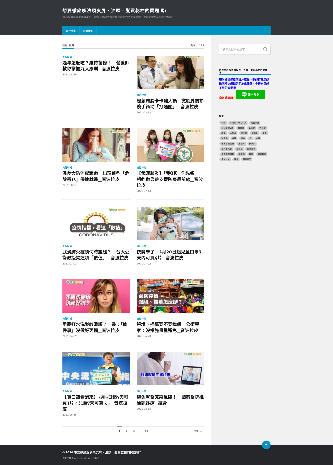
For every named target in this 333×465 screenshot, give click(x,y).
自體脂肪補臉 (227, 154)
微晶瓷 (241, 128)
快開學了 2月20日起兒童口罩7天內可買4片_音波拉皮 (169, 255)
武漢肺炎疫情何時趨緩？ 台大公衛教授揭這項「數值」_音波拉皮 (95, 255)
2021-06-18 (69, 414)
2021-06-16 (144, 408)
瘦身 (243, 138)
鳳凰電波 (247, 159)
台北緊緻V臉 (227, 128)
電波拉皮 (262, 154)
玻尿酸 (224, 138)
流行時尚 (71, 30)
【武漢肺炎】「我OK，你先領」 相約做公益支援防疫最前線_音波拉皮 (170, 179)
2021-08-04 (69, 184)
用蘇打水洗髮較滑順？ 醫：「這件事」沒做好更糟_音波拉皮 (94, 327)
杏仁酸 (262, 128)
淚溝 (264, 133)
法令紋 (244, 133)
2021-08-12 (144, 112)
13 (146, 431)
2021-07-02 (144, 263)
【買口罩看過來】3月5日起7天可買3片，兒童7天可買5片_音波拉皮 (95, 403)
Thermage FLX (238, 123)
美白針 (252, 143)
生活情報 (88, 30)
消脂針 (255, 133)
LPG (223, 123)
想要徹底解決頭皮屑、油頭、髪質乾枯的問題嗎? (114, 10)
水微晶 (233, 133)
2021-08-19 (69, 74)
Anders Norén (83, 458)
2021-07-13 (144, 190)
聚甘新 (239, 149)
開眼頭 (241, 154)
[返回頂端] (266, 445)
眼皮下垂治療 (227, 143)
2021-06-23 (144, 336)
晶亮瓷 (252, 128)
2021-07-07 (69, 263)
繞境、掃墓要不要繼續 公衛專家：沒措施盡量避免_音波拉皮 (168, 327)
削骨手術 (255, 123)
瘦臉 (234, 138)
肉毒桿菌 (251, 149)
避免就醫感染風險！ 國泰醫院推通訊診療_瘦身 (170, 400)
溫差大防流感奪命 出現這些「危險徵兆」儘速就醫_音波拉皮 (95, 176)
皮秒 (258, 138)
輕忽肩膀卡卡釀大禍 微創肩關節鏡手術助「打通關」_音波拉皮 (170, 103)
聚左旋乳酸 (226, 149)
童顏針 (241, 143)
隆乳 (251, 154)
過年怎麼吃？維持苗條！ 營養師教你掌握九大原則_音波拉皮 (95, 65)
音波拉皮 (225, 159)
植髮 (223, 133)
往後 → (198, 431)
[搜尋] (265, 49)
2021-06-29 (69, 336)
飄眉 (236, 159)
